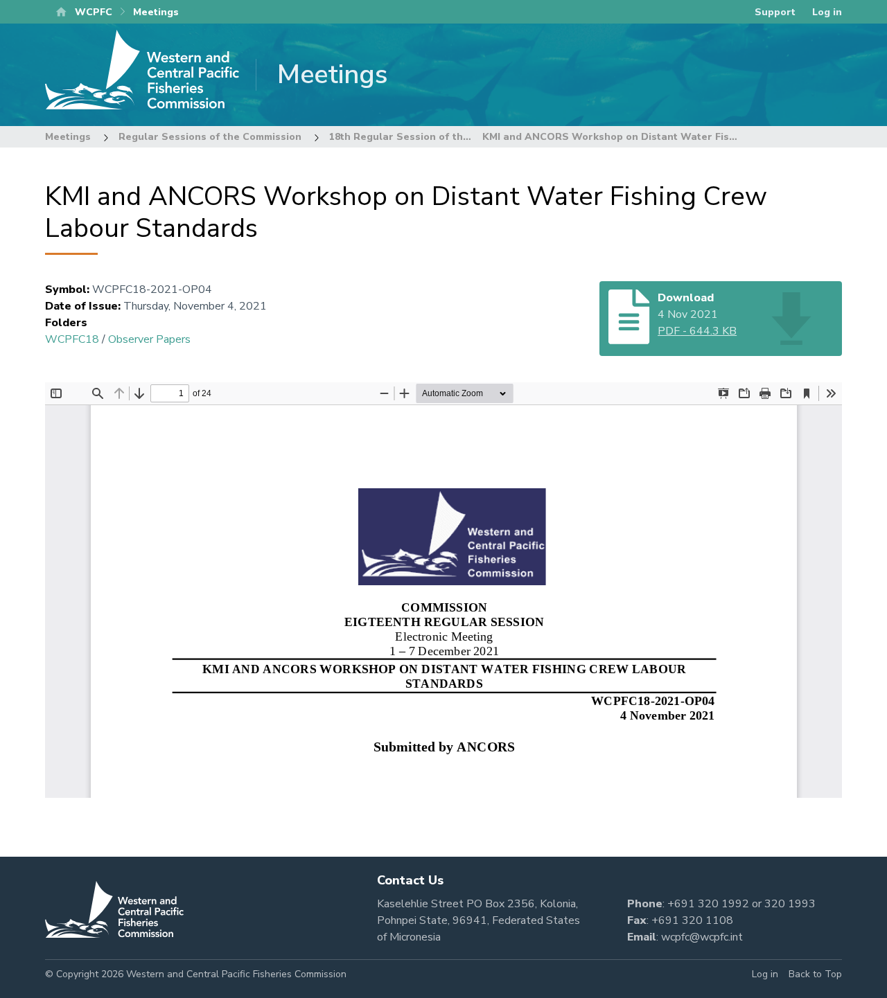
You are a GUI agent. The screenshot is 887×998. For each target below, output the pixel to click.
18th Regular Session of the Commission (430, 136)
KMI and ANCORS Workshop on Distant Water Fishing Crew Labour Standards (677, 136)
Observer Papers (149, 339)
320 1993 (790, 903)
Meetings (68, 136)
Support (775, 12)
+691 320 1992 (708, 903)
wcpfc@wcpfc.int (702, 937)
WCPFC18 (72, 339)
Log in (827, 12)
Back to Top (815, 974)
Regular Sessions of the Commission (209, 136)
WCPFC (93, 12)
